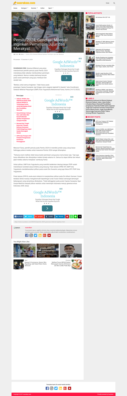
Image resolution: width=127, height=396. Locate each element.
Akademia (89, 100)
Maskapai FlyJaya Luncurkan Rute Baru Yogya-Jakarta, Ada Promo (105, 66)
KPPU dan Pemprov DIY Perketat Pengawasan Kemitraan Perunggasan (104, 122)
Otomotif (99, 104)
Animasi (96, 100)
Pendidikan (107, 104)
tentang (88, 113)
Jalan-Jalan (102, 102)
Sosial (107, 108)
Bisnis (104, 100)
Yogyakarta (101, 113)
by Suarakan (110, 394)
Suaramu (97, 111)
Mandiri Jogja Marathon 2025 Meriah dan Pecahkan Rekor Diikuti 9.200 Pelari (105, 75)
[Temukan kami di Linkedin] (40, 235)
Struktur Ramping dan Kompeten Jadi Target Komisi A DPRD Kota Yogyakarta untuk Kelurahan (104, 59)
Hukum (94, 102)
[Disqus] (47, 296)
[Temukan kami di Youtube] (49, 235)
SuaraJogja (90, 111)
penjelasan (90, 106)
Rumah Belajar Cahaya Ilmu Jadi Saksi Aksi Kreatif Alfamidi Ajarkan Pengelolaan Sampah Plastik (24, 116)
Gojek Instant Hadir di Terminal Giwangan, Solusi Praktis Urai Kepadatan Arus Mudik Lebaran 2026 (104, 83)
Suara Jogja (99, 109)
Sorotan (33, 8)
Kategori (24, 8)
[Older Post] (79, 260)
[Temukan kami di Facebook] (27, 235)
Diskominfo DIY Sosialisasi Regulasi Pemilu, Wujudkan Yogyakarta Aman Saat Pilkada (104, 51)
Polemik (97, 106)
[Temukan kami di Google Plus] (44, 235)
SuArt (103, 111)
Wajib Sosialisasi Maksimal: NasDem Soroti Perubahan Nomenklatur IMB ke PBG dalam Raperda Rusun (69, 253)
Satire (107, 106)
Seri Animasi (94, 108)
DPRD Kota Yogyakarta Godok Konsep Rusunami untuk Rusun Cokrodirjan (24, 254)
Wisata (93, 113)
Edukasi (109, 100)
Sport (50, 8)
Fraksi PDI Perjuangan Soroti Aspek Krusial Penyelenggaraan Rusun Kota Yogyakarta (47, 253)
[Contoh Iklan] (67, 70)
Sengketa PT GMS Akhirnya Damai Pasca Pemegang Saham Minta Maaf (105, 43)
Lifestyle (89, 104)
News (15, 35)
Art (100, 100)
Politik (102, 106)
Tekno (107, 111)
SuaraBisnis (108, 109)
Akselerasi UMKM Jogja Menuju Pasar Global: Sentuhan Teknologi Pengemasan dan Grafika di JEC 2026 (105, 92)
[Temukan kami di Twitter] (35, 235)
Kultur (42, 8)
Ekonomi (89, 102)
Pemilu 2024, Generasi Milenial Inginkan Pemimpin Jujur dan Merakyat (40, 44)
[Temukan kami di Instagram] (31, 235)
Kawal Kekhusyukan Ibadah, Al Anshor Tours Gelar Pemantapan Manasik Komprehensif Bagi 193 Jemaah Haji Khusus (104, 27)
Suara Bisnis (90, 109)
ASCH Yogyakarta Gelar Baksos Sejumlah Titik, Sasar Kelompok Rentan (104, 35)
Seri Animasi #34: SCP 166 (103, 17)
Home (107, 3)
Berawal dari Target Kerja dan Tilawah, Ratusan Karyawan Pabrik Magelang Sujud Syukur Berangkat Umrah (105, 149)
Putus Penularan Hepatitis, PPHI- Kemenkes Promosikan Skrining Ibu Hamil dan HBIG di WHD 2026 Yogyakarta (105, 157)
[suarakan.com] (27, 3)
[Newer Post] (16, 260)
